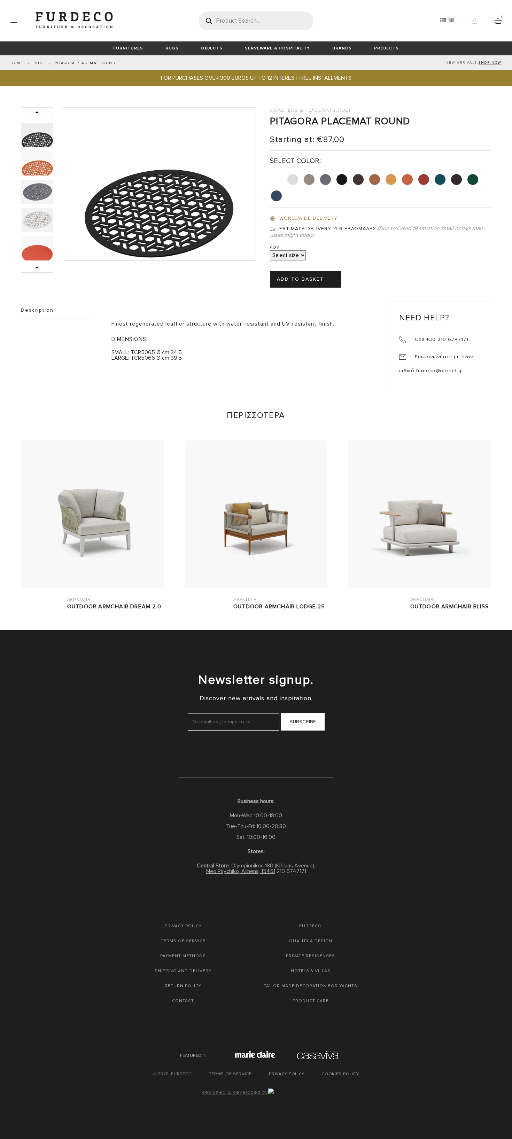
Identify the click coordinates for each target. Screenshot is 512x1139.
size (275, 247)
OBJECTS (212, 48)
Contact (183, 1001)
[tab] (38, 135)
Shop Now (490, 63)
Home (16, 63)
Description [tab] (37, 310)
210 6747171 (291, 871)
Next (37, 267)
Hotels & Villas (311, 971)
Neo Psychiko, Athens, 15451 (240, 871)
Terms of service (183, 941)
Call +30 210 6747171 (440, 339)
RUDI (38, 63)
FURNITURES (128, 48)
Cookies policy (340, 1074)
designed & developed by (235, 1092)
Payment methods (183, 956)
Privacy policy (183, 926)
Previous (37, 112)
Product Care (311, 1001)
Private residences (310, 956)
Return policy (183, 986)
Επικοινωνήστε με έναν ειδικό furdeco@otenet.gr (436, 364)
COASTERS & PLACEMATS (303, 110)
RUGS (172, 48)
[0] (498, 20)
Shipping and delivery (183, 971)
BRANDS (342, 48)
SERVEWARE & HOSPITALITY (277, 48)
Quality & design (310, 941)
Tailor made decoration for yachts (310, 986)
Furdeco (310, 926)
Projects (386, 48)
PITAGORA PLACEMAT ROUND (85, 63)
